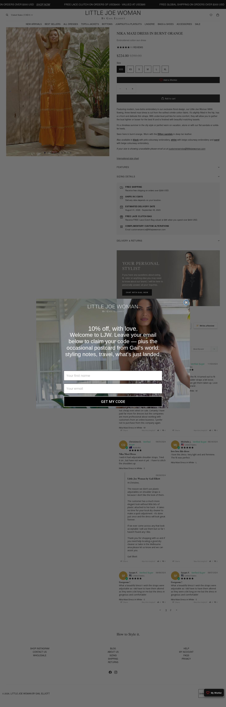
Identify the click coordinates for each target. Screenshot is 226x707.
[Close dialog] (186, 302)
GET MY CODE (113, 401)
